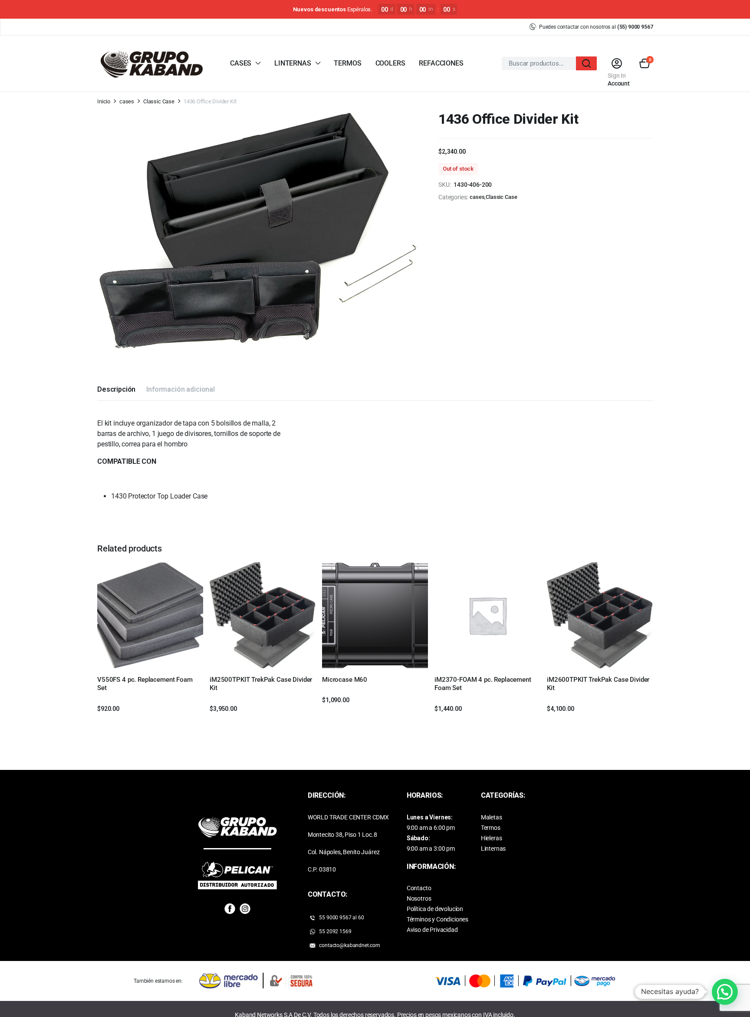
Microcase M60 (344, 680)
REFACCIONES (441, 63)
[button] (644, 63)
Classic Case (158, 101)
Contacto (419, 888)
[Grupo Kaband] (151, 64)
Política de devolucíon (435, 908)
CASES (240, 63)
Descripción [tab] (116, 389)
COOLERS (390, 63)
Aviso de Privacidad (432, 929)
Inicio (103, 101)
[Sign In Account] (616, 63)
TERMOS (347, 63)
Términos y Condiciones (437, 919)
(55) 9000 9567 (635, 27)
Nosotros (419, 898)
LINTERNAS (292, 63)
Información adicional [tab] (180, 389)
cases (126, 101)
